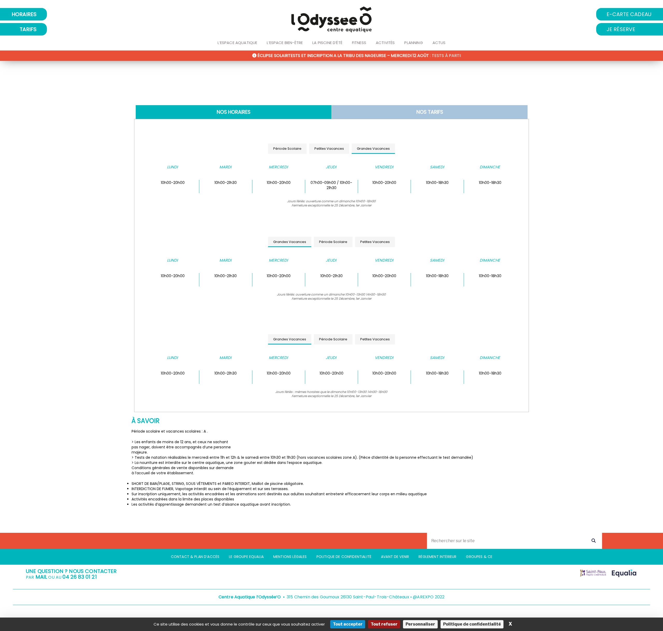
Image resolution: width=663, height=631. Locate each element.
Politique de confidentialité (343, 557)
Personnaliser (420, 624)
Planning (413, 42)
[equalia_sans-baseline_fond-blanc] (624, 573)
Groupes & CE (479, 557)
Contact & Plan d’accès (195, 557)
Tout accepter (348, 624)
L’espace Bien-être (285, 42)
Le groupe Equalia (246, 557)
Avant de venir (395, 557)
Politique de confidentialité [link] (472, 624)
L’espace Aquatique (237, 42)
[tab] (234, 112)
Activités (385, 42)
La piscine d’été (327, 42)
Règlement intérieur (437, 557)
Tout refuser (384, 624)
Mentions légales (290, 557)
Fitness (359, 42)
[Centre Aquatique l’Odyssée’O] (331, 19)
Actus (439, 42)
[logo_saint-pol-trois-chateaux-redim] (593, 573)
